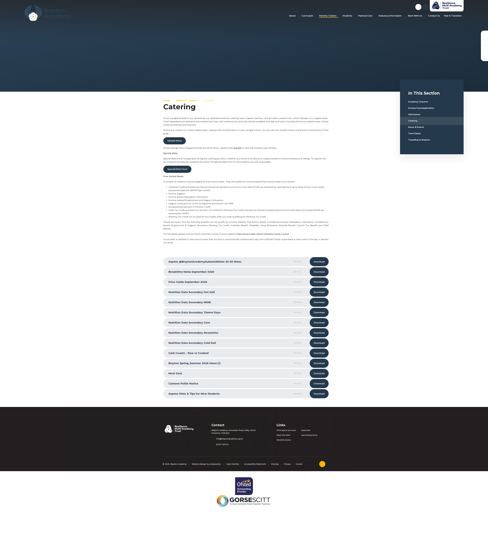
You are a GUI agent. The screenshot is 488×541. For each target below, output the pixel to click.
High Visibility (232, 464)
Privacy (287, 464)
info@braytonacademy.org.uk (229, 439)
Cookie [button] (299, 464)
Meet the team (283, 435)
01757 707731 (222, 444)
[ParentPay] (484, 55)
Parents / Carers (186, 100)
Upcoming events (309, 435)
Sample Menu (174, 141)
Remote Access (284, 440)
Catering (209, 100)
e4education (215, 464)
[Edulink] (484, 37)
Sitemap (275, 464)
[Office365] (484, 49)
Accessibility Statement (255, 464)
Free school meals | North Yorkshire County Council (262, 234)
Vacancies (305, 430)
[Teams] (484, 43)
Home (166, 100)
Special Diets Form (177, 169)
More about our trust (286, 430)
